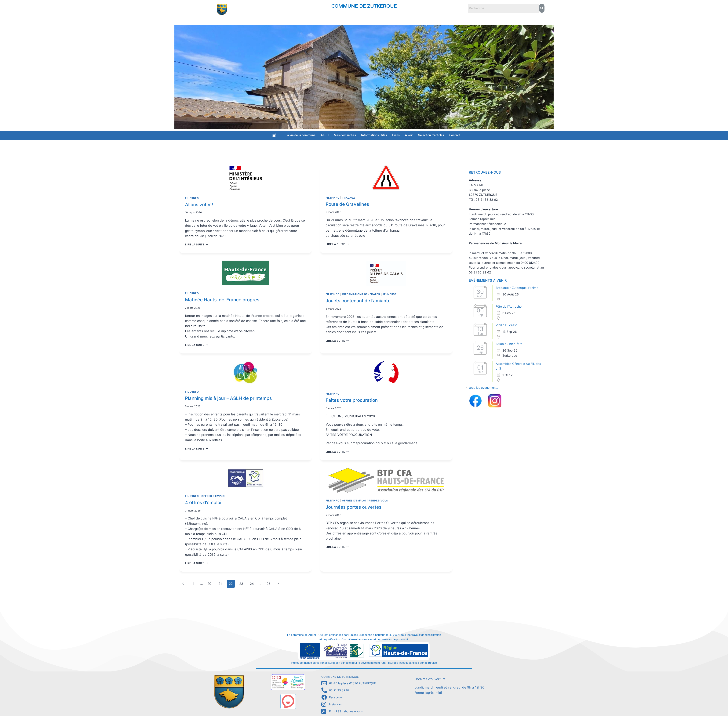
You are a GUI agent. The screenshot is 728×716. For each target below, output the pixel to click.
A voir (409, 135)
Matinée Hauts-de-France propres (222, 299)
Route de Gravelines (347, 204)
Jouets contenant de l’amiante (358, 300)
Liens (396, 135)
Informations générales (361, 294)
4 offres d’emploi (203, 502)
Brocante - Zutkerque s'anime (517, 288)
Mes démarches (345, 135)
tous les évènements (483, 387)
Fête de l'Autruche (509, 306)
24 (252, 584)
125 (267, 584)
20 (209, 584)
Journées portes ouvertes (353, 507)
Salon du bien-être (509, 344)
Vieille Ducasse (506, 325)
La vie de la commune (300, 135)
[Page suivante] (278, 584)
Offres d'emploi (213, 495)
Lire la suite (196, 244)
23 (241, 584)
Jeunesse (389, 294)
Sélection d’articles (431, 135)
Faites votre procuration (352, 400)
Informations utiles (374, 135)
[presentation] (245, 177)
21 (220, 584)
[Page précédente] (183, 584)
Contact (454, 135)
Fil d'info (192, 198)
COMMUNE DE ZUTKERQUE (364, 6)
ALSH (325, 135)
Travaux (348, 197)
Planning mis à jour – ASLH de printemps (228, 398)
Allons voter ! (199, 204)
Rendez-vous (378, 500)
